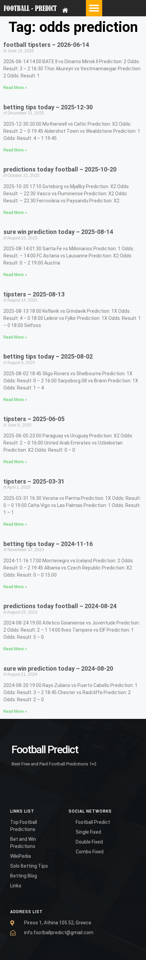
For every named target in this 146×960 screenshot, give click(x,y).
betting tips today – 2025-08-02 (48, 356)
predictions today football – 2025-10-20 (59, 169)
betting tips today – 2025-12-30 (48, 107)
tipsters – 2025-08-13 (34, 294)
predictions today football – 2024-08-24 (59, 606)
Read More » (15, 87)
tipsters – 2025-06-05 (34, 418)
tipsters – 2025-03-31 (34, 481)
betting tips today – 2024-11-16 (48, 543)
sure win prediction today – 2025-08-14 (58, 231)
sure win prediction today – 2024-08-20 (58, 668)
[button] (94, 8)
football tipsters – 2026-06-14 (46, 44)
